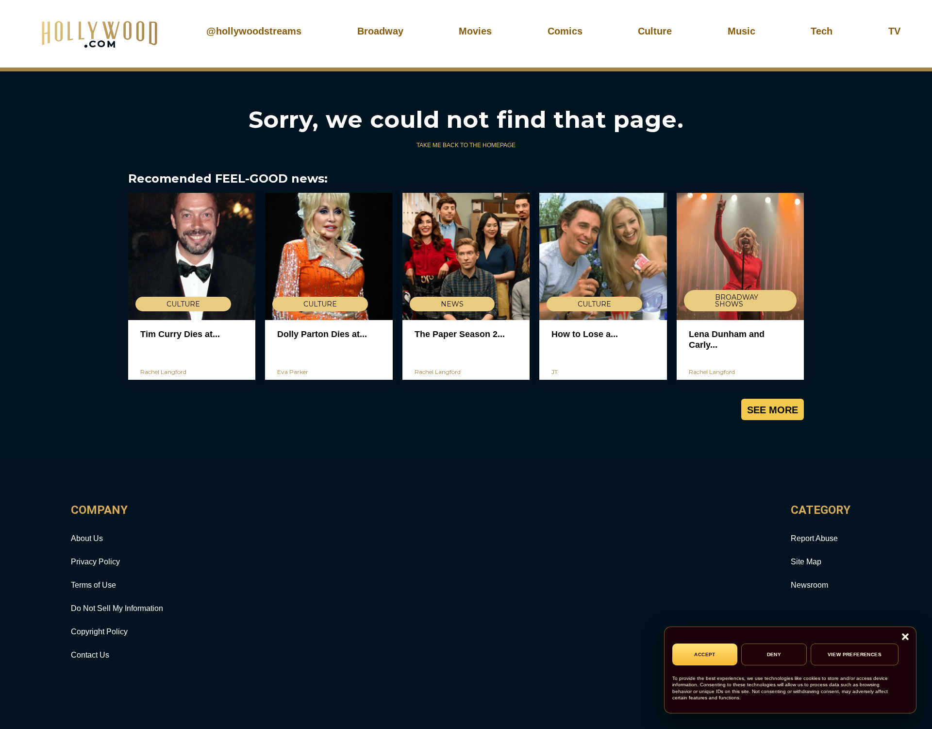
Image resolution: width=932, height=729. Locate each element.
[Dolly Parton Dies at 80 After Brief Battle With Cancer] (328, 256)
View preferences (855, 654)
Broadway (380, 31)
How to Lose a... (584, 334)
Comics (565, 31)
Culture (655, 31)
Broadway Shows (736, 300)
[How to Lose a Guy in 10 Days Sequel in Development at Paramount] (602, 256)
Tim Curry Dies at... (180, 334)
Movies (475, 31)
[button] (905, 637)
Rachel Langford (163, 371)
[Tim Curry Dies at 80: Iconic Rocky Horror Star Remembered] (191, 256)
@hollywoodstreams (253, 31)
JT (554, 371)
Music (741, 31)
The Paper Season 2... (460, 334)
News (452, 304)
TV (894, 31)
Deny (774, 654)
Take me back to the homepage (466, 145)
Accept (704, 654)
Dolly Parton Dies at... (322, 334)
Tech (821, 31)
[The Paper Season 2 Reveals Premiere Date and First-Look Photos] (466, 256)
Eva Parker (292, 371)
